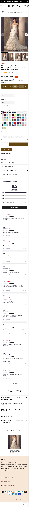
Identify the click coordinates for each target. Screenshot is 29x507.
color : (4, 99)
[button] (7, 72)
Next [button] (26, 34)
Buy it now (7, 149)
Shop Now (22, 1)
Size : (3, 92)
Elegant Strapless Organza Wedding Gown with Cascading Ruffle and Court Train (14, 451)
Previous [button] (2, 34)
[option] (14, 34)
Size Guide (6, 105)
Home (3, 11)
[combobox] (25, 202)
